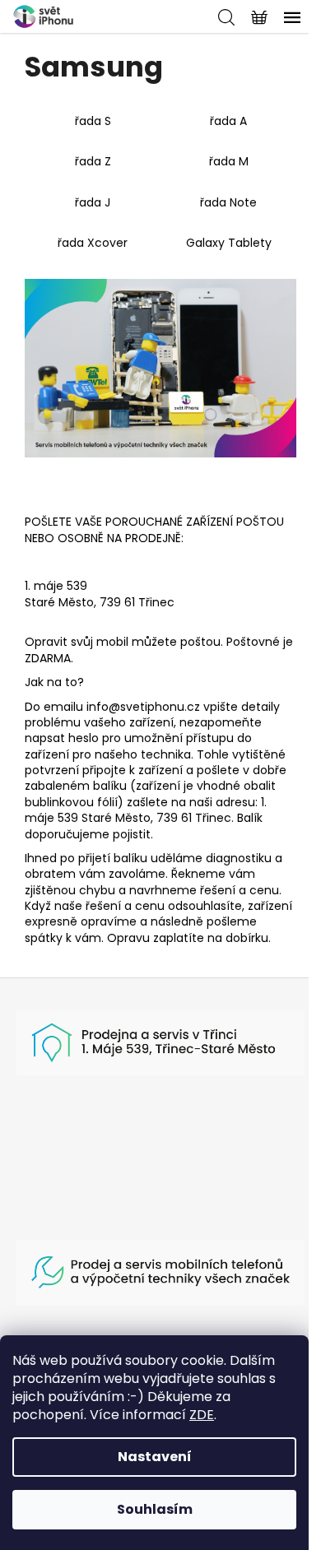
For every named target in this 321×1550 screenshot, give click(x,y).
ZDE (201, 1414)
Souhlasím (155, 1509)
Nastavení (155, 1456)
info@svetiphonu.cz (143, 706)
